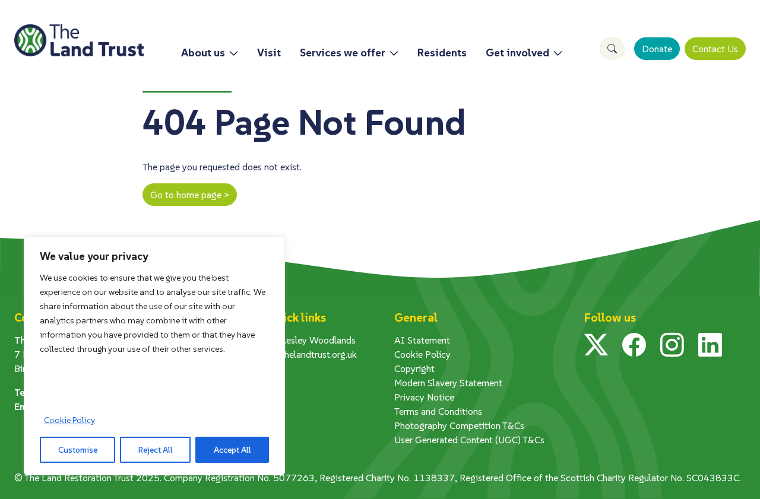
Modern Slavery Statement (448, 383)
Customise (77, 449)
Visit (269, 52)
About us (203, 52)
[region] (154, 356)
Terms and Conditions (438, 411)
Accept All (232, 449)
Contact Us (715, 49)
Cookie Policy (69, 420)
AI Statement (422, 340)
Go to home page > (189, 195)
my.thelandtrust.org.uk (312, 354)
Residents (442, 52)
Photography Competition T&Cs (459, 425)
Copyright (414, 368)
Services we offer (342, 52)
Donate (657, 49)
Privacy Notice (424, 397)
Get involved (517, 52)
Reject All (155, 449)
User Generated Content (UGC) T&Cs (469, 440)
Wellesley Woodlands (312, 340)
